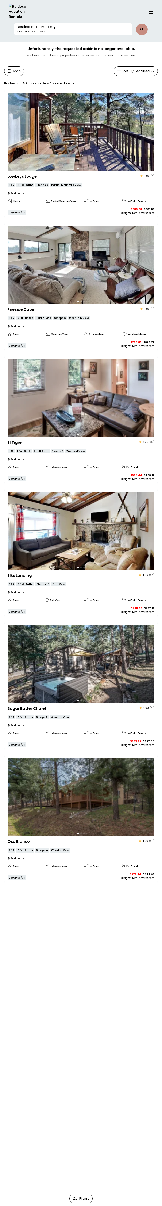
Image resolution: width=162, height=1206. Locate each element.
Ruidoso (28, 83)
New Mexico (11, 83)
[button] (73, 29)
